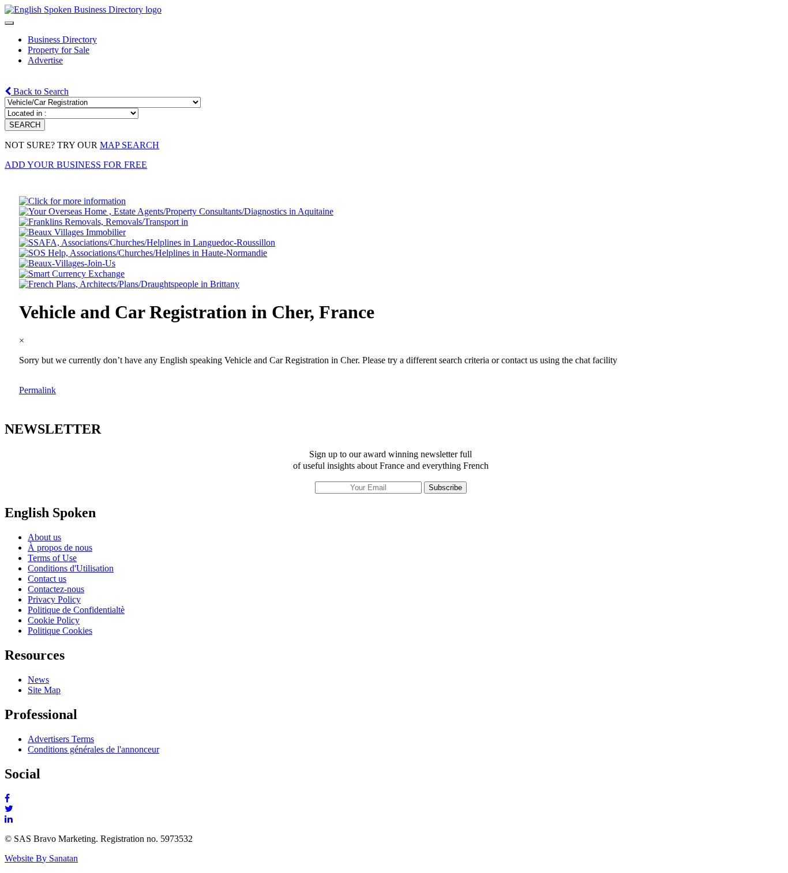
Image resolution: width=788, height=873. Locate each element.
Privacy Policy (54, 599)
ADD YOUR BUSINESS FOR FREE (76, 165)
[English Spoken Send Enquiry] (147, 242)
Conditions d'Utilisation (71, 568)
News (38, 679)
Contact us (47, 579)
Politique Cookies (60, 630)
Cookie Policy (54, 620)
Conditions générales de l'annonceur (93, 749)
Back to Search (40, 91)
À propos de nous (60, 547)
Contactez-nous (56, 589)
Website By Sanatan (41, 858)
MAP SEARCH (129, 145)
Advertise (45, 60)
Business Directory (62, 39)
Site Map (44, 690)
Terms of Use (52, 558)
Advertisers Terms (61, 739)
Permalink (37, 390)
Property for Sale (58, 50)
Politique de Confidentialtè (76, 610)
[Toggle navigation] (9, 23)
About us (44, 537)
